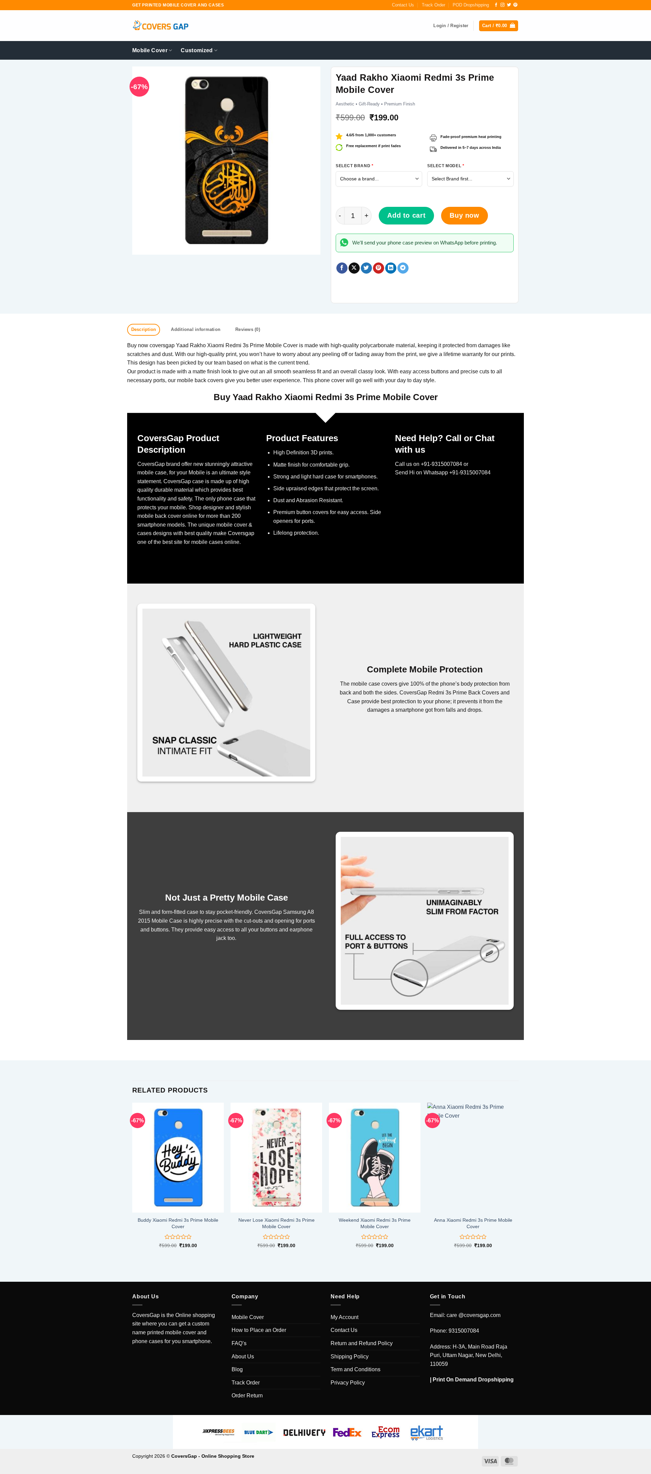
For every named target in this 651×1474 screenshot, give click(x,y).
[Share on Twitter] (366, 268)
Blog (237, 1369)
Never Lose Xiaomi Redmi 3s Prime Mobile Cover (276, 1223)
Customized (197, 50)
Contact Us (403, 4)
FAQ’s (239, 1343)
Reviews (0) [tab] (247, 329)
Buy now (464, 215)
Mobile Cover (149, 50)
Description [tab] (143, 329)
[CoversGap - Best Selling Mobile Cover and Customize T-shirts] (160, 26)
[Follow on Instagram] (502, 5)
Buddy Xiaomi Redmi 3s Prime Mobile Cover (178, 1223)
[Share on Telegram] (403, 268)
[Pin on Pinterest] (378, 268)
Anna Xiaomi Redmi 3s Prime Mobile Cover (473, 1223)
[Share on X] (354, 268)
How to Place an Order (259, 1330)
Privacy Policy (348, 1382)
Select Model (445, 165)
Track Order (433, 4)
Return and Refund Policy (362, 1343)
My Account (344, 1317)
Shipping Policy (350, 1356)
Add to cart (406, 215)
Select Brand (354, 165)
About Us (243, 1356)
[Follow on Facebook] (496, 5)
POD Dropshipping (471, 4)
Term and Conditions (355, 1369)
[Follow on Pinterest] (515, 5)
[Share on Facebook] (342, 268)
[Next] (518, 1181)
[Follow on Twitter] (509, 5)
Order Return (247, 1395)
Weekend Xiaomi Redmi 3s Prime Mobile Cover (375, 1223)
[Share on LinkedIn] (390, 268)
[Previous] (132, 1181)
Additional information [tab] (195, 329)
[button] (498, 26)
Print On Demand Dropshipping (473, 1379)
